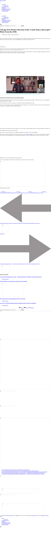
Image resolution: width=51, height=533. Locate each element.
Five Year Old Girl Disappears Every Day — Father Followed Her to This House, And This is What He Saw (21, 276)
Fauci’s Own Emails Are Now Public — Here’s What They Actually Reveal (15, 469)
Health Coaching (5, 22)
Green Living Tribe (10, 515)
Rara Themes (34, 515)
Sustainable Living (5, 6)
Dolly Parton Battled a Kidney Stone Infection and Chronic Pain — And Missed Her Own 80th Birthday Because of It (23, 472)
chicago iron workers (17, 192)
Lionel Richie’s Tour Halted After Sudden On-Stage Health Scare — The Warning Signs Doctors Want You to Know (23, 473)
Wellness (3, 7)
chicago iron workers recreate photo (27, 192)
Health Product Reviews (6, 8)
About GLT (6, 5)
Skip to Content (3, 0)
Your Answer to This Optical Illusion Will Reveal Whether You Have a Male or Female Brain (18, 303)
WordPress (43, 515)
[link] (8, 78)
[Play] (41, 86)
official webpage (29, 134)
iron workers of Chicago (38, 192)
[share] (35, 77)
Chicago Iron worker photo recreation (7, 192)
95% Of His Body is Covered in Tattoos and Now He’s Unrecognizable (13, 281)
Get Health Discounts (6, 9)
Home (3, 4)
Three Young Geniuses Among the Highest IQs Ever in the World (12, 298)
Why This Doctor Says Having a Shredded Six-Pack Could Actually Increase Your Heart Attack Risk (20, 470)
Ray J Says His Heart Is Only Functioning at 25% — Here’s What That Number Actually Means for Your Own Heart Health (24, 471)
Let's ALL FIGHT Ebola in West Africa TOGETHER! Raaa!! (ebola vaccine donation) (21, 77)
